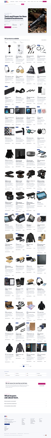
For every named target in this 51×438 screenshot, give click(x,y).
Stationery (32, 422)
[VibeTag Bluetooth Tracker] (42, 327)
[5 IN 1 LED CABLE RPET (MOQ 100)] (31, 49)
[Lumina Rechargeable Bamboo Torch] (9, 238)
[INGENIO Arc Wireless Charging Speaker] (9, 196)
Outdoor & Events (40, 375)
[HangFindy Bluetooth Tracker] (42, 131)
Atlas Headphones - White (9, 76)
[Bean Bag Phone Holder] (31, 70)
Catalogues (40, 421)
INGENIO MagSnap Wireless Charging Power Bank (20, 203)
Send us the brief (7, 424)
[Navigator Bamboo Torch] (20, 259)
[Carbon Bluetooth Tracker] (42, 91)
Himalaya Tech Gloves (8, 160)
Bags (27, 373)
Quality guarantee (6, 428)
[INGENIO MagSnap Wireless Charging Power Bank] (20, 196)
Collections (40, 420)
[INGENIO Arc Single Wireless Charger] (20, 174)
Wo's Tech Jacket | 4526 (9, 354)
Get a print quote (32, 423)
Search (23, 4)
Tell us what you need (42, 383)
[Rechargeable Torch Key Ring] (31, 282)
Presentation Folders (33, 421)
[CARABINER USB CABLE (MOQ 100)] (31, 91)
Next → (30, 366)
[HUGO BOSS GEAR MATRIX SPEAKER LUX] (31, 154)
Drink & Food (17, 375)
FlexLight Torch (18, 138)
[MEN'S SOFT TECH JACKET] (31, 238)
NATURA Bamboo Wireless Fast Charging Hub (9, 267)
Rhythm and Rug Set (8, 312)
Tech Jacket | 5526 (40, 312)
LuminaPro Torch (18, 244)
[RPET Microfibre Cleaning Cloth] (31, 306)
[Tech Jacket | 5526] (42, 306)
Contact (5, 430)
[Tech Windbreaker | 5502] (9, 327)
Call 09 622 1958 (41, 385)
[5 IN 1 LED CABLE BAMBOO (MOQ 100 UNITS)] (20, 49)
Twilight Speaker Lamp (30, 333)
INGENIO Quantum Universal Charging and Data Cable (30, 203)
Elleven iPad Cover (8, 138)
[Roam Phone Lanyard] (20, 306)
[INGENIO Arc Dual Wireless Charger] (9, 174)
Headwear (39, 373)
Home (5, 13)
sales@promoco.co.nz (10, 422)
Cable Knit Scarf (18, 97)
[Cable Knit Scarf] (20, 91)
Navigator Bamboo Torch (20, 266)
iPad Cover (39, 202)
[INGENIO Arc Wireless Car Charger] (31, 174)
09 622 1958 (40, 1)
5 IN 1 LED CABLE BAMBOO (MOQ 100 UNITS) (19, 57)
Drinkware (17, 373)
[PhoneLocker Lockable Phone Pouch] (20, 282)
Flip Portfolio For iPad (30, 138)
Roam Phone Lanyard (19, 312)
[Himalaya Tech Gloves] (9, 154)
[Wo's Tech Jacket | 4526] (9, 348)
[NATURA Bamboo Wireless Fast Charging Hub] (9, 259)
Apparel (6, 373)
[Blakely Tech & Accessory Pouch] (42, 70)
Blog (39, 419)
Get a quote (44, 1)
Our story (5, 427)
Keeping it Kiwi (6, 429)
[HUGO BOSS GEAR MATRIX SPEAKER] (20, 154)
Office (27, 375)
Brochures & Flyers (33, 420)
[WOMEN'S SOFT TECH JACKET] (20, 348)
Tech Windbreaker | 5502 (9, 333)
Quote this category (8, 27)
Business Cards (32, 419)
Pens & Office (23, 423)
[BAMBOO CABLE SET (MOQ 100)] (20, 70)
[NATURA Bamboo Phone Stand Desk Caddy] (42, 238)
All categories (23, 424)
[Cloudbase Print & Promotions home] (6, 1)
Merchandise (7, 13)
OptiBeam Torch (29, 266)
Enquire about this (7, 62)
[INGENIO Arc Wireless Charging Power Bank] (42, 174)
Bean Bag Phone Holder (30, 76)
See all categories (14, 27)
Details (13, 62)
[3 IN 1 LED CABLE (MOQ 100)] (9, 49)
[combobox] (14, 4)
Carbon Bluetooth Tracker (41, 97)
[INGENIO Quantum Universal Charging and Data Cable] (31, 196)
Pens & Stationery (8, 375)
